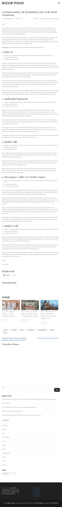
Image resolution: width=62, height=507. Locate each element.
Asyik (5, 330)
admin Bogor (9, 18)
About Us (37, 488)
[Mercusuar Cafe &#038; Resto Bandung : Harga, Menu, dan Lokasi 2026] (49, 305)
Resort (4, 449)
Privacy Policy (36, 492)
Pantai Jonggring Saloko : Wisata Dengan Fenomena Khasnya (19, 407)
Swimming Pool (6, 453)
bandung (13, 330)
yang (5, 332)
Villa (3, 461)
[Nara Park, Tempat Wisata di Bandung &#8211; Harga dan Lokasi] (30, 305)
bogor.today (5, 488)
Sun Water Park (6, 403)
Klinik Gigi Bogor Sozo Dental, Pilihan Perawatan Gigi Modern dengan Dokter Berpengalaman (29, 399)
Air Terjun (5, 425)
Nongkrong (31, 330)
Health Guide (5, 437)
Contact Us (36, 495)
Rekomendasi (42, 330)
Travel (4, 457)
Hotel (3, 441)
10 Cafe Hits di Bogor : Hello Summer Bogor (9, 313)
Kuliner (4, 445)
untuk (51, 330)
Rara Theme (39, 503)
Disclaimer (37, 493)
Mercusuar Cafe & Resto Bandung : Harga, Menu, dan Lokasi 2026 (49, 315)
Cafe (22, 330)
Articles (4, 429)
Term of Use (36, 490)
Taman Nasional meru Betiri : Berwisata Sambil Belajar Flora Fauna (21, 415)
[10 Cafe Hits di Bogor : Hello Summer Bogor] (11, 305)
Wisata (37, 18)
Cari (3, 387)
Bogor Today (13, 3)
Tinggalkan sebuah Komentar (50, 18)
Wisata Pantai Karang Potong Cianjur (48, 338)
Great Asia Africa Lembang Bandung (12, 411)
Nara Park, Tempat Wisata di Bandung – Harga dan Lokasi (29, 313)
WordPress (55, 503)
